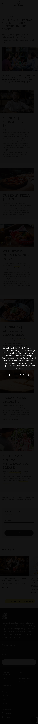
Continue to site (19, 375)
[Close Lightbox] (35, 3)
